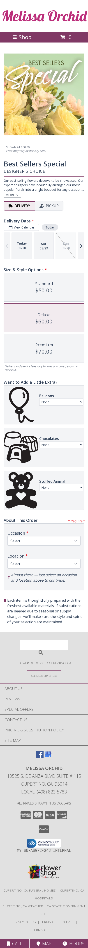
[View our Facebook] (40, 756)
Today (50, 227)
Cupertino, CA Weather (22, 906)
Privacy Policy (24, 922)
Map (45, 944)
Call (16, 944)
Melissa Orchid (44, 16)
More (10, 195)
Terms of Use (44, 930)
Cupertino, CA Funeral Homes (30, 890)
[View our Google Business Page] (48, 756)
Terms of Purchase (57, 922)
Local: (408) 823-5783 (44, 792)
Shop (25, 37)
